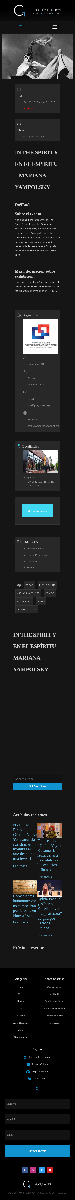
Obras (41, 601)
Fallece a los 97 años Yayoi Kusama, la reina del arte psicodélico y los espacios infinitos (49, 855)
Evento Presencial (37, 554)
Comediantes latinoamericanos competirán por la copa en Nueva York (25, 905)
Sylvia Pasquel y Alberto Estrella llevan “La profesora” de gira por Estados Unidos (50, 913)
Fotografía (33, 567)
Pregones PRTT (27, 609)
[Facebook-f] (25, 1170)
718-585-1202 (36, 384)
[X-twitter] (42, 1170)
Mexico (49, 593)
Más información (38, 511)
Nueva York (24, 601)
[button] (55, 27)
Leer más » (20, 866)
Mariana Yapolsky (28, 593)
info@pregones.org (39, 405)
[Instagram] (33, 1170)
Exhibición (32, 561)
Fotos (29, 585)
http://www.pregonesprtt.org (43, 425)
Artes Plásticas (35, 548)
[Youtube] (50, 1170)
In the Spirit (47, 585)
